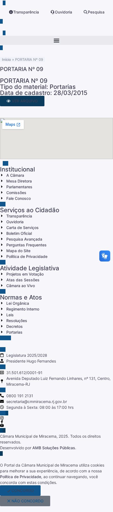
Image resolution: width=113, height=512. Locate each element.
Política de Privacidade (20, 476)
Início (6, 59)
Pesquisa (96, 12)
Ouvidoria (63, 12)
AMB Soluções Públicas (53, 447)
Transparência (26, 12)
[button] (56, 40)
